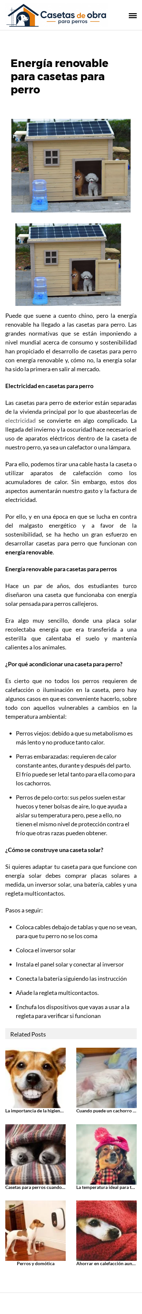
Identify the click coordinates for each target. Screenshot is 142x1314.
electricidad (20, 420)
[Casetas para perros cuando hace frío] (35, 1153)
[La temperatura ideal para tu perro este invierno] (106, 1153)
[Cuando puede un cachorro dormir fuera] (106, 1077)
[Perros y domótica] (35, 1230)
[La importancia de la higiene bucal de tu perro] (35, 1077)
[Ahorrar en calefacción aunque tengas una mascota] (106, 1230)
